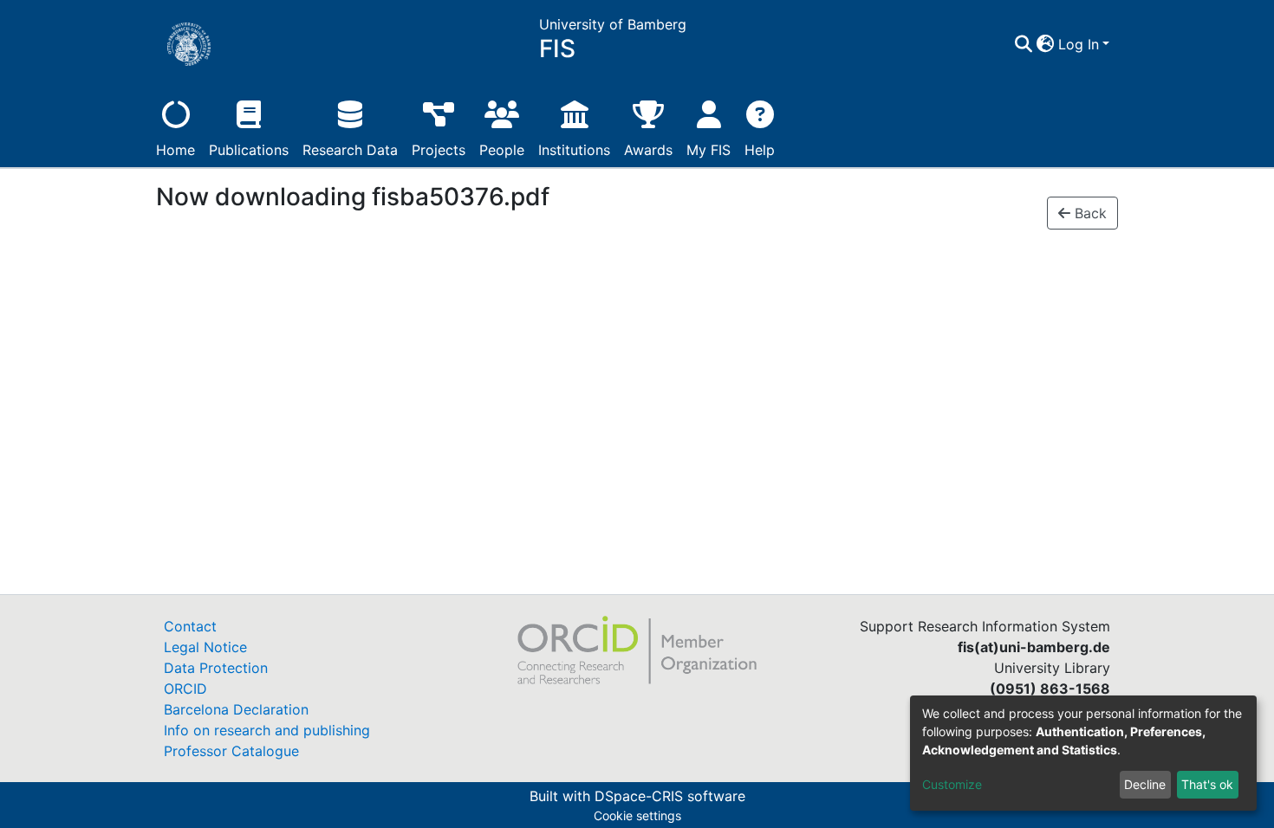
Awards (648, 149)
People (501, 149)
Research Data (350, 149)
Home (175, 149)
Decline (1145, 784)
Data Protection (216, 667)
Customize (952, 784)
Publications (249, 149)
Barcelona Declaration (236, 709)
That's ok (1207, 784)
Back (1088, 213)
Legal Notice (205, 647)
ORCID (185, 688)
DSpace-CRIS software (670, 796)
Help (759, 149)
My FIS (708, 149)
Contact (190, 626)
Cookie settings (637, 815)
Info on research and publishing (267, 730)
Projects (438, 149)
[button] (1045, 44)
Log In (1078, 44)
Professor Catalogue (231, 751)
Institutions (574, 149)
